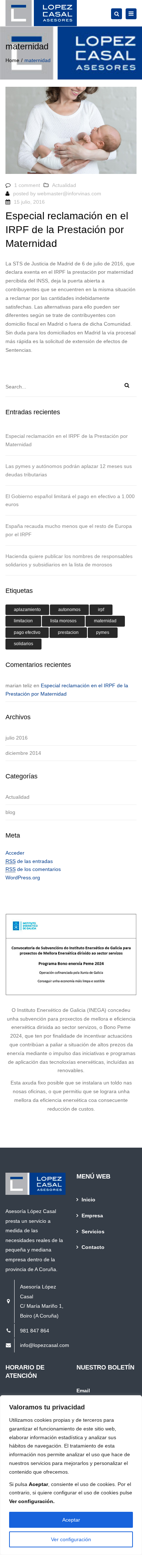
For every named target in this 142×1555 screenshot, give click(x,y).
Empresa (92, 1215)
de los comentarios (33, 869)
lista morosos (63, 620)
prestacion (68, 632)
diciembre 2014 (23, 753)
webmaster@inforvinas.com (69, 193)
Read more (20, 373)
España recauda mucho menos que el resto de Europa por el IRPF (68, 530)
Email (83, 1390)
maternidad (105, 620)
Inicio (88, 1199)
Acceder (14, 853)
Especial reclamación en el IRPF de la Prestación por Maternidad (66, 440)
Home (12, 60)
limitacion (23, 620)
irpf (101, 609)
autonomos (69, 609)
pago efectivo (27, 632)
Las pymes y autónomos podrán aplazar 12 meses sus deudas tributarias (68, 470)
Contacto (93, 1247)
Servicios (93, 1231)
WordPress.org (22, 877)
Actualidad (64, 185)
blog (10, 812)
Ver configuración (71, 1539)
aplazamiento (27, 609)
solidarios (23, 643)
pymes (102, 632)
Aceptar (71, 1520)
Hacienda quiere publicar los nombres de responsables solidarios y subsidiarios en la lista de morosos (69, 560)
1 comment (27, 185)
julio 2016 (16, 738)
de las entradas (29, 861)
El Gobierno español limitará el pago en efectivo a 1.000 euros (70, 500)
